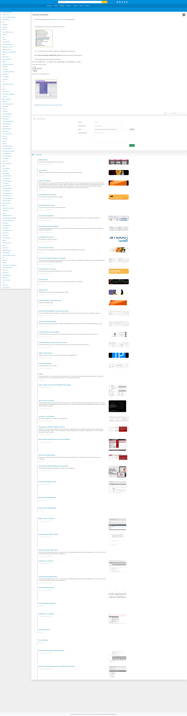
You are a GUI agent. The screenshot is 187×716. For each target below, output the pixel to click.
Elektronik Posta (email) (8, 104)
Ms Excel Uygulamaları (8, 193)
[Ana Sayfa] (117, 2)
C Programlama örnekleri (8, 71)
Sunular (75, 5)
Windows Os (6, 277)
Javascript (5, 161)
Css (4, 81)
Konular (49, 5)
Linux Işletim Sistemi (8, 181)
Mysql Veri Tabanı (7, 203)
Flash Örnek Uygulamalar (8, 121)
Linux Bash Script (7, 178)
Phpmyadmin (6, 228)
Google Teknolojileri (7, 128)
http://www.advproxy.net (60, 19)
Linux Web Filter (7, 186)
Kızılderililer (5, 171)
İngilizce (5, 143)
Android (5, 29)
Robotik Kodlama (7, 252)
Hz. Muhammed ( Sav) (8, 133)
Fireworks (5, 111)
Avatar (79, 129)
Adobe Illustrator (6, 19)
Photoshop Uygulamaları (8, 220)
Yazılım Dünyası (7, 287)
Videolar (68, 5)
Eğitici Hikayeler (7, 99)
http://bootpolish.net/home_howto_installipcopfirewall (50, 105)
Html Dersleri (6, 131)
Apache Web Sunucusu (8, 32)
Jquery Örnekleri (7, 168)
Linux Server (6, 183)
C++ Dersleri (6, 76)
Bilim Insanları (6, 57)
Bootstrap (5, 66)
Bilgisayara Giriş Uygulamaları (9, 52)
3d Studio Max (6, 14)
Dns (4, 86)
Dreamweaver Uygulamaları (9, 94)
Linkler (81, 5)
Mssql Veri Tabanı (7, 200)
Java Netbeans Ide (7, 153)
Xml (4, 282)
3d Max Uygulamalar (7, 12)
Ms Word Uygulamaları (8, 198)
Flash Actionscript (7, 116)
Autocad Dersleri (7, 42)
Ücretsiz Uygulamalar (7, 267)
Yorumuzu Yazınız (82, 132)
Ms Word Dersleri (7, 195)
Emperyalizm (6, 106)
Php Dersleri (6, 223)
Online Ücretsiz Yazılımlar (8, 208)
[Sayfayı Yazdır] (125, 2)
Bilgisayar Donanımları (8, 47)
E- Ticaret (5, 96)
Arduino (5, 34)
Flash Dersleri (6, 119)
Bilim (4, 54)
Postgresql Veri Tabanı (8, 230)
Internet (5, 141)
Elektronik (5, 101)
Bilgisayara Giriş (7, 49)
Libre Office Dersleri (7, 176)
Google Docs (6, 126)
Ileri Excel (5, 136)
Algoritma (5, 27)
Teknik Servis (6, 260)
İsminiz (80, 122)
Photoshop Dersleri (7, 215)
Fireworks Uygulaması (8, 114)
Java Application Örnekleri (9, 151)
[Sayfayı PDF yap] (127, 2)
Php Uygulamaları (7, 225)
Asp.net (4, 39)
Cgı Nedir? (5, 79)
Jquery (4, 166)
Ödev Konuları (6, 210)
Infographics (6, 138)
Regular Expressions (7, 250)
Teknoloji (5, 262)
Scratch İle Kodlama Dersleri (9, 255)
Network (5, 205)
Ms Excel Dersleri (7, 190)
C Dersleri (5, 69)
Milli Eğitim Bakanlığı (7, 188)
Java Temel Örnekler (7, 156)
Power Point (6, 233)
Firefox (5, 109)
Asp (4, 37)
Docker (4, 89)
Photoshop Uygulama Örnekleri (10, 218)
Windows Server (6, 280)
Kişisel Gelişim (6, 173)
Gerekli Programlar (7, 124)
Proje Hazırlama (7, 238)
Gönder (132, 145)
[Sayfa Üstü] (120, 2)
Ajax (4, 22)
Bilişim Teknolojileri (7, 59)
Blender (5, 62)
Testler (55, 5)
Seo (4, 257)
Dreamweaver (6, 91)
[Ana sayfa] (32, 154)
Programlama (6, 235)
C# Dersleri (6, 74)
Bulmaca (87, 5)
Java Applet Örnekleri (8, 146)
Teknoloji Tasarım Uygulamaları (10, 265)
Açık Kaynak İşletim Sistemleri (9, 17)
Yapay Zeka (5, 285)
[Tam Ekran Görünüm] (122, 2)
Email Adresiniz (82, 126)
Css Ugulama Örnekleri (8, 84)
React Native (6, 248)
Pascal (4, 213)
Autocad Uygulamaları (8, 44)
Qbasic (5, 245)
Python (4, 240)
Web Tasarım (6, 272)
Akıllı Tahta (5, 24)
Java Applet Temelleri (8, 148)
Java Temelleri (6, 158)
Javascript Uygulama (7, 163)
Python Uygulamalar (7, 243)
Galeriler (61, 5)
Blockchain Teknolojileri (8, 64)
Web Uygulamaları (7, 275)
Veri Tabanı (6, 270)
